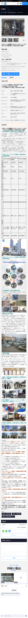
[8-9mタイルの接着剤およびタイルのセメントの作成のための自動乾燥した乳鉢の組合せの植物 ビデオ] (13, 27)
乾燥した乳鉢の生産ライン (8, 516)
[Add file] (2, 615)
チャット (14, 535)
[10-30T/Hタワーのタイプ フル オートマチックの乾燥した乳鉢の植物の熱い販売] (7, 577)
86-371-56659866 (23, 1)
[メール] (9, 531)
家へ (2, 12)
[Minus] (26, 586)
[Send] (26, 615)
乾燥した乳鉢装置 (6, 513)
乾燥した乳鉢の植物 (11, 12)
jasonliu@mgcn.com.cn (7, 1)
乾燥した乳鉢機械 (16, 513)
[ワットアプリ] (6, 531)
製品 (5, 12)
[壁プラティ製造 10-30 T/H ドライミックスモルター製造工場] (20, 577)
